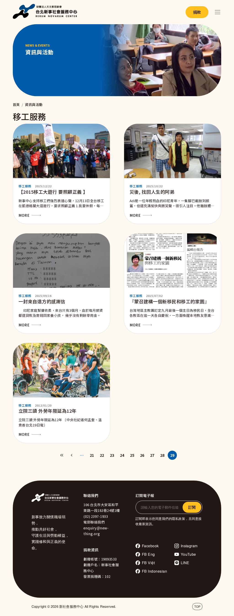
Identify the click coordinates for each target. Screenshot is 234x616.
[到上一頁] (71, 455)
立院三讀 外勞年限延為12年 (48, 410)
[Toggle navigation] (217, 12)
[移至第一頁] (61, 455)
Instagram (189, 545)
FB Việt (148, 562)
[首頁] (46, 12)
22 (102, 455)
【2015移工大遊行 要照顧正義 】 (53, 191)
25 (132, 455)
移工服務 (25, 186)
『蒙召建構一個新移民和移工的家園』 (169, 301)
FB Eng (148, 554)
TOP (197, 606)
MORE (24, 215)
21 (92, 455)
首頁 (16, 104)
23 (112, 455)
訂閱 (192, 507)
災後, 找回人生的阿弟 (152, 191)
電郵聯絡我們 (94, 522)
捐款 (197, 12)
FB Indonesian (154, 571)
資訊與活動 (34, 104)
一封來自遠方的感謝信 (42, 301)
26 (142, 455)
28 (162, 455)
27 (152, 455)
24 (122, 455)
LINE (185, 562)
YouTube (188, 554)
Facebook (150, 545)
